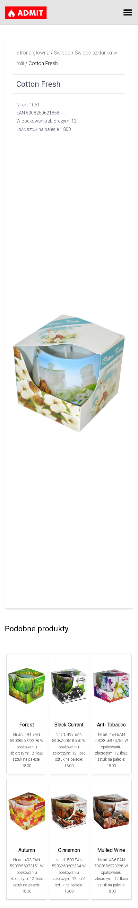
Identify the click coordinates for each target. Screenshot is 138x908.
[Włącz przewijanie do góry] (125, 895)
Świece (62, 53)
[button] (127, 12)
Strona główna (32, 53)
